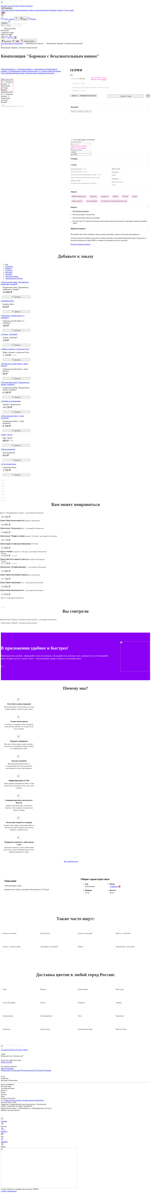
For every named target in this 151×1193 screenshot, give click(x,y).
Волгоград (120, 989)
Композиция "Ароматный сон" (12, 588)
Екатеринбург (8, 1016)
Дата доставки (76, 142)
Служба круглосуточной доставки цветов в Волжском (23, 1100)
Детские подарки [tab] (11, 276)
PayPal (134, 196)
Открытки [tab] (9, 266)
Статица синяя (75, 180)
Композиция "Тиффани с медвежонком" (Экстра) (19, 542)
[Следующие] (4, 480)
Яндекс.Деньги (77, 201)
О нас (9, 6)
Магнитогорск (121, 1029)
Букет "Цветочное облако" (11, 580)
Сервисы (59, 10)
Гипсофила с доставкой (49, 947)
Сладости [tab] (8, 270)
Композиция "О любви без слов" (13, 564)
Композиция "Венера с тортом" (13, 534)
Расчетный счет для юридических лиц (114, 201)
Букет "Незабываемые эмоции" (13, 518)
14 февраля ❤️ (115, 886)
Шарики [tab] (8, 268)
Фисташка (115, 172)
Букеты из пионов (9, 933)
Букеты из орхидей (85, 933)
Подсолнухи (45, 933)
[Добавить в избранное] (148, 96)
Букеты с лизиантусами (11, 947)
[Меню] (15, 37)
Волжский (7, 41)
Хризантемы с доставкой (125, 947)
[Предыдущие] (2, 78)
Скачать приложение (9, 1191)
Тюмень (119, 1003)
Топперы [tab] (8, 274)
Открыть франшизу (21, 10)
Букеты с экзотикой (123, 933)
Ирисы (80, 947)
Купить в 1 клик (126, 96)
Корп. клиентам (35, 10)
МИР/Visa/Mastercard (79, 196)
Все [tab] (6, 264)
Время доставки (76, 150)
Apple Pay (93, 196)
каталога (104, 79)
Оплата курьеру (92, 201)
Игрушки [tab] (8, 272)
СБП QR (125, 196)
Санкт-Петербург (9, 1003)
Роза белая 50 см (76, 169)
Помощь (53, 10)
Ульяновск (7, 1029)
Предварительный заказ (88, 95)
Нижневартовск (46, 1016)
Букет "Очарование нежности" (12, 596)
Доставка (15, 6)
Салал (114, 175)
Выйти (33, 19)
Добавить (18, 297)
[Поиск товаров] (3, 37)
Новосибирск (83, 989)
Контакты (45, 10)
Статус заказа (69, 10)
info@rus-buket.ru (7, 1068)
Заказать (75, 95)
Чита (80, 1016)
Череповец (120, 1016)
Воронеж (81, 1003)
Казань (43, 1003)
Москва (43, 989)
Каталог (4, 6)
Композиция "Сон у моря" (11, 526)
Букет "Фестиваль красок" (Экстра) (14, 556)
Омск (5, 989)
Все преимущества (71, 861)
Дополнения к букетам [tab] (13, 278)
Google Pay (104, 196)
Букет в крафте (6, 549)
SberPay (115, 196)
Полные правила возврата (80, 244)
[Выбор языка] (3, 12)
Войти (25, 19)
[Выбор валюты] (2, 15)
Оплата (22, 6)
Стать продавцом (7, 10)
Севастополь (45, 1029)
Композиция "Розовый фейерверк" (14, 573)
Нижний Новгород (85, 1029)
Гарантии (29, 6)
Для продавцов (7, 8)
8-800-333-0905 (6, 1062)
